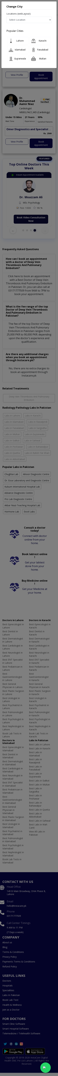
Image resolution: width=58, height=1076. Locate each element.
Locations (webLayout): (18, 13)
